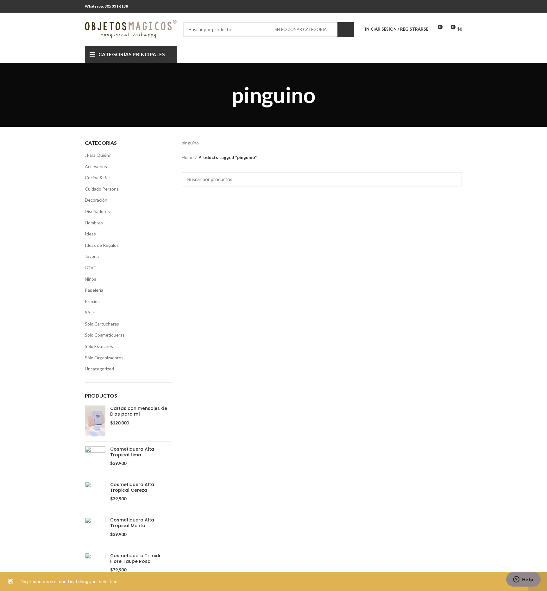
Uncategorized (99, 368)
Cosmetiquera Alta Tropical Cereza (132, 487)
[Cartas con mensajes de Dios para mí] (95, 420)
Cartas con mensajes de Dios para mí (138, 411)
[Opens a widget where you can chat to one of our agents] (523, 580)
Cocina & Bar (97, 177)
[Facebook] (450, 6)
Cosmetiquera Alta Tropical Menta (132, 522)
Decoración (96, 200)
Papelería (94, 290)
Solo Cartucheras (102, 323)
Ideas (90, 233)
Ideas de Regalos (102, 245)
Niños (90, 279)
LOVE (90, 267)
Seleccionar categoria (301, 29)
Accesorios (96, 166)
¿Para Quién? (98, 155)
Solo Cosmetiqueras (105, 335)
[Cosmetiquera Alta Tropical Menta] (95, 530)
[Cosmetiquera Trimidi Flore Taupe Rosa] (95, 565)
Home (187, 157)
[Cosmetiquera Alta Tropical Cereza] (95, 494)
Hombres (94, 222)
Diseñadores (97, 211)
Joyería (92, 256)
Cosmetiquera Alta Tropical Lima (132, 452)
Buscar (345, 29)
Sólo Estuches (99, 346)
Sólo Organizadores (104, 357)
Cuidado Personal (102, 189)
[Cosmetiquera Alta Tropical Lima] (95, 459)
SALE (90, 312)
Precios (92, 301)
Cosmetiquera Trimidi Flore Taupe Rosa (135, 558)
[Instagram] (458, 6)
